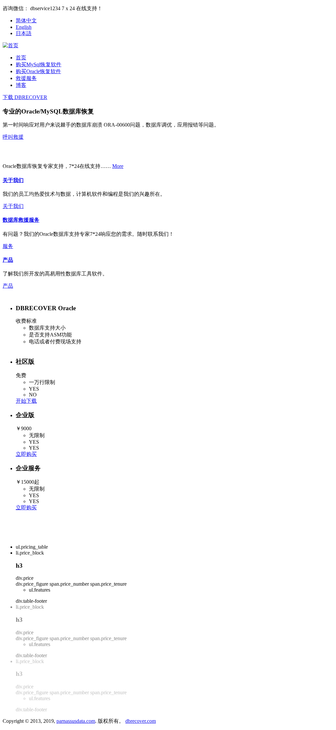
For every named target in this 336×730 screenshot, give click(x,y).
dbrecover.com (140, 721)
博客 (21, 85)
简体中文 (26, 20)
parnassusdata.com (75, 721)
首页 (21, 57)
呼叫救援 (13, 137)
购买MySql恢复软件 (38, 64)
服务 (8, 246)
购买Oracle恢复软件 (38, 71)
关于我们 (13, 180)
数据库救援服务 (21, 220)
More (117, 166)
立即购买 (26, 454)
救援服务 (26, 78)
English (24, 27)
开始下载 (26, 401)
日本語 (24, 33)
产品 (8, 260)
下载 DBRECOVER (25, 97)
